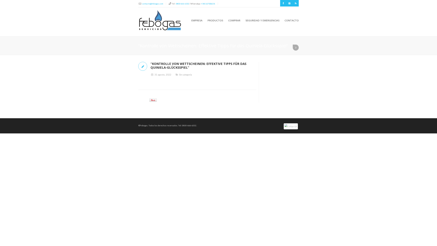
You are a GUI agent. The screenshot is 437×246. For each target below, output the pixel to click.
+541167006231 (208, 4)
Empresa (196, 20)
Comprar (234, 20)
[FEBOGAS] (160, 20)
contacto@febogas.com (152, 4)
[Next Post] (296, 48)
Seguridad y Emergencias (262, 20)
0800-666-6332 (182, 4)
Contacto (292, 20)
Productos (215, 20)
